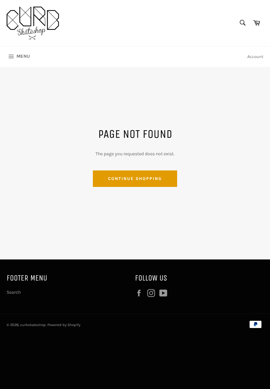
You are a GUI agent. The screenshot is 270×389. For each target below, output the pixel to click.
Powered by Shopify (63, 325)
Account (255, 56)
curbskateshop (33, 325)
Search (14, 292)
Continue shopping (135, 178)
